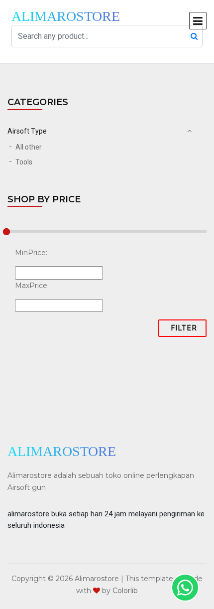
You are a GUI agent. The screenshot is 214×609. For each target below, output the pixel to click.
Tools (23, 162)
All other (28, 147)
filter (184, 328)
